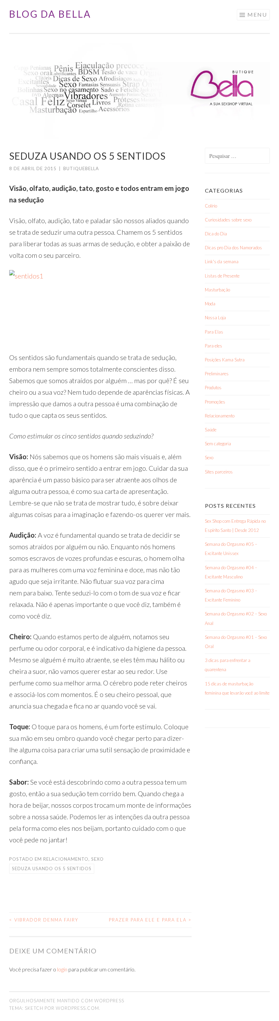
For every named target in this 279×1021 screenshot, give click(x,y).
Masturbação (217, 289)
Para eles (213, 345)
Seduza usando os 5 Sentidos (52, 868)
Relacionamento (65, 859)
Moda (210, 303)
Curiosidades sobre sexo (228, 219)
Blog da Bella (50, 14)
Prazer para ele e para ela (150, 920)
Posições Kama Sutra (225, 359)
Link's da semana (222, 261)
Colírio (211, 206)
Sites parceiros (219, 471)
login (62, 969)
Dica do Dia (216, 233)
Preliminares (217, 373)
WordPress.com (77, 1008)
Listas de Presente (222, 276)
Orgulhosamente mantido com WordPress (66, 1000)
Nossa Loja (215, 317)
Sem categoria (218, 443)
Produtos (213, 387)
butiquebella (81, 168)
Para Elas (214, 332)
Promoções (215, 402)
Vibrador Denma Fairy (43, 920)
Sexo (97, 859)
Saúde (210, 429)
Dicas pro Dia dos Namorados (233, 247)
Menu (257, 14)
